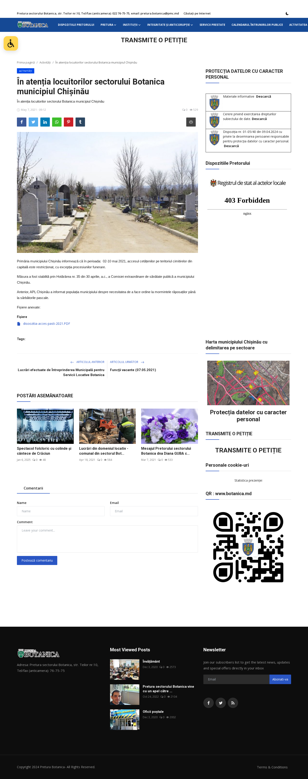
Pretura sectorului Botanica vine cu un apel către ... (168, 689)
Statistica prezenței (248, 480)
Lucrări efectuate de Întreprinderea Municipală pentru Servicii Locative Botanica (61, 372)
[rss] (233, 703)
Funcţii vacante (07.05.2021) (133, 370)
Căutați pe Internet (197, 13)
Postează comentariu (37, 560)
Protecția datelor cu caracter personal (248, 416)
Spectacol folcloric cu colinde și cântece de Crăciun (44, 451)
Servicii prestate (212, 25)
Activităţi (45, 62)
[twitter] (221, 703)
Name (21, 503)
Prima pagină (26, 62)
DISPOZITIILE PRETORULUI (76, 25)
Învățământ (151, 661)
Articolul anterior (90, 362)
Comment (25, 522)
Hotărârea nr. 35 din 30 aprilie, (78, 276)
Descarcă (263, 96)
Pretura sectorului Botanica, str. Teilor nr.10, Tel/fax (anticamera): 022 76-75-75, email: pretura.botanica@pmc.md (98, 13)
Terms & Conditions (272, 767)
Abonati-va (280, 679)
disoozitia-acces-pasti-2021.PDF (46, 323)
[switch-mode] (287, 13)
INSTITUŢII (130, 25)
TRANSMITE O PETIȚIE (154, 40)
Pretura (107, 25)
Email (114, 503)
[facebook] (208, 703)
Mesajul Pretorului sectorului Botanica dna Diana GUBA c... (166, 451)
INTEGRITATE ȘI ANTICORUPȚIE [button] (168, 25)
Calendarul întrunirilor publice (257, 25)
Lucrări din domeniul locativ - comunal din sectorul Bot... (103, 451)
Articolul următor (124, 362)
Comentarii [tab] (33, 488)
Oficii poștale (153, 712)
